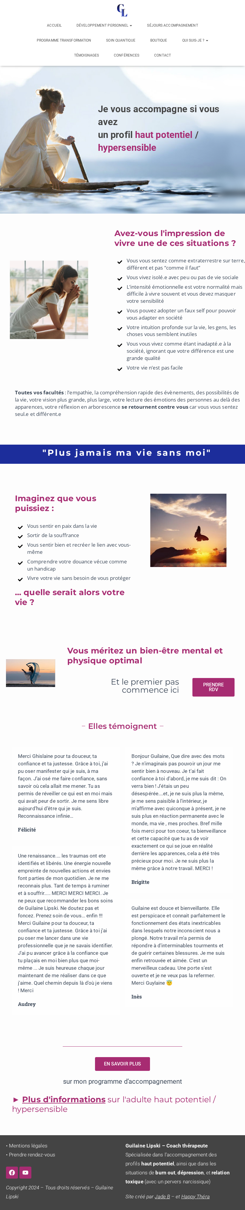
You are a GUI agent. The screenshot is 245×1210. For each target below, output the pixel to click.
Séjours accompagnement (172, 25)
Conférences (126, 55)
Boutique (158, 40)
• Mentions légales (27, 1146)
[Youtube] (25, 1173)
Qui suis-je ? (193, 40)
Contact (162, 55)
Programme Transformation (64, 40)
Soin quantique (120, 40)
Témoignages (86, 55)
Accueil (54, 25)
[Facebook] (12, 1173)
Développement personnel (102, 25)
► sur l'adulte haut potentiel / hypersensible (114, 1104)
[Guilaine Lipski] (122, 10)
